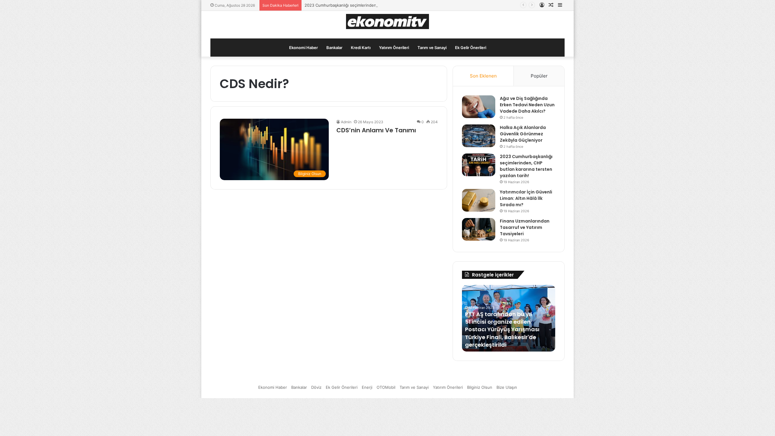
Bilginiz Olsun (479, 387)
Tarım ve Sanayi (432, 47)
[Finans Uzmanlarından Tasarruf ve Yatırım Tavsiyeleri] (478, 229)
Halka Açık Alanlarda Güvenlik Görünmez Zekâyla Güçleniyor (523, 133)
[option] (508, 318)
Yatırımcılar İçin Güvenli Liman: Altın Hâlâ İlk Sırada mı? (526, 198)
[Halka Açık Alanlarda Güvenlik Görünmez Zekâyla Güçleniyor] (478, 135)
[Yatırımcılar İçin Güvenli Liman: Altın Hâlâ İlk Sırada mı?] (478, 200)
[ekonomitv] (387, 21)
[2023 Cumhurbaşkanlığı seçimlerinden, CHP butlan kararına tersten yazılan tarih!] (478, 165)
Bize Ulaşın (506, 387)
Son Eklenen (483, 76)
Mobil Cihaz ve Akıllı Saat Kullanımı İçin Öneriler (499, 340)
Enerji (367, 387)
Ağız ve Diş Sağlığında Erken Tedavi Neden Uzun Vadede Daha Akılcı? (527, 104)
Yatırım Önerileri (394, 47)
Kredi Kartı (361, 47)
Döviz (316, 387)
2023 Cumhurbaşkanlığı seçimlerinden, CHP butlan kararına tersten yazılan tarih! (380, 5)
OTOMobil (386, 387)
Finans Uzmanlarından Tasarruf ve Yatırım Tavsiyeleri (524, 227)
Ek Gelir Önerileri (470, 47)
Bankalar (334, 47)
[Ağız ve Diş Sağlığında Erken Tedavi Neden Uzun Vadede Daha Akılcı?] (478, 106)
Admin (346, 122)
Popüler (539, 76)
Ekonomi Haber (303, 47)
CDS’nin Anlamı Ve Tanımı (376, 130)
